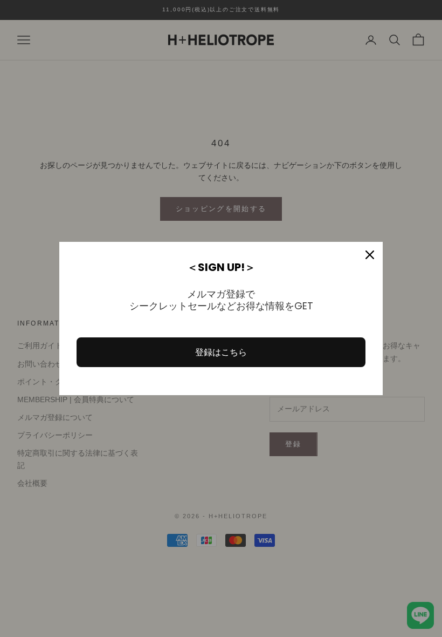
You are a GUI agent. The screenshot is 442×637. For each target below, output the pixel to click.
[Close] (370, 255)
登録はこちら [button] (221, 352)
